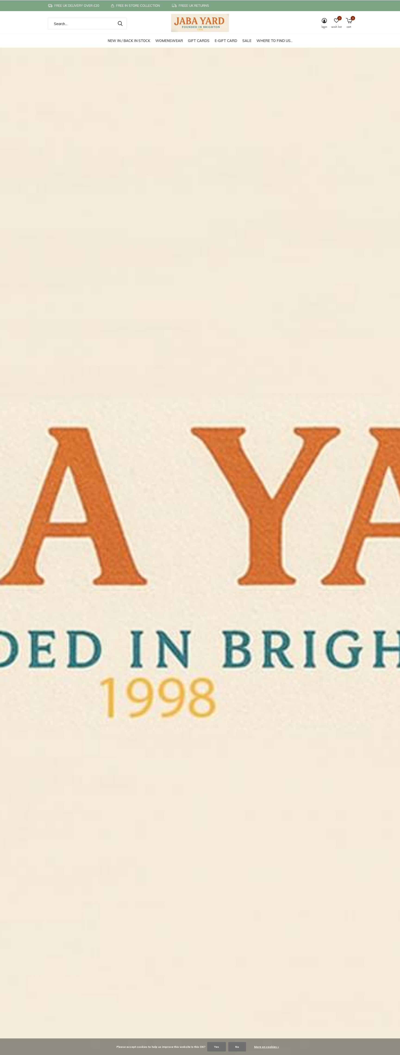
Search (120, 23)
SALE (246, 40)
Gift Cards (198, 40)
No (237, 1047)
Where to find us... (274, 40)
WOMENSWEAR (169, 40)
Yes (216, 1047)
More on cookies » (266, 1047)
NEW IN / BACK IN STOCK (129, 40)
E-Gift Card (226, 40)
